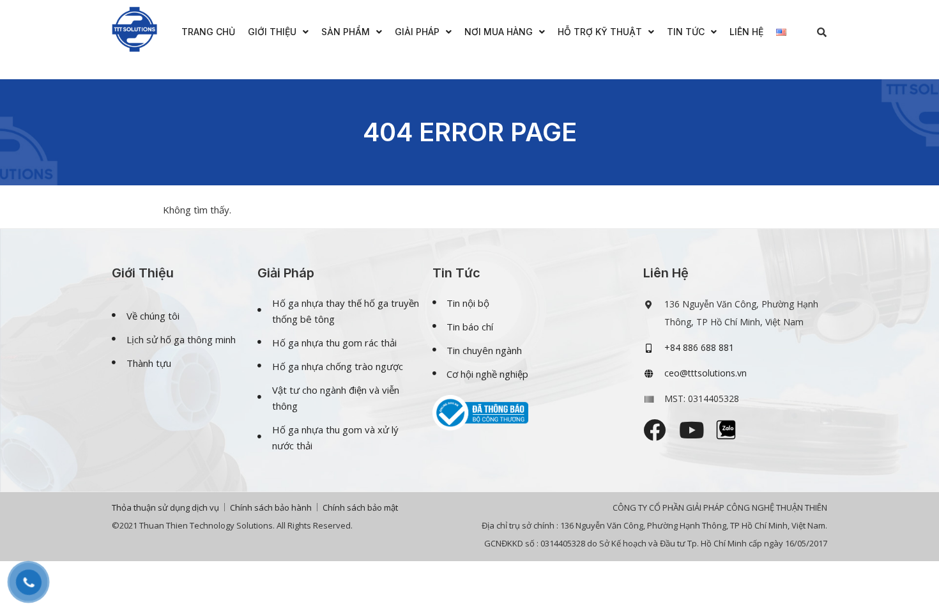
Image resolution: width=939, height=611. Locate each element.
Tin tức (686, 31)
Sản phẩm (345, 31)
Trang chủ (208, 31)
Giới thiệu (272, 31)
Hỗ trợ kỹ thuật (600, 31)
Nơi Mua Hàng (498, 31)
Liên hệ (746, 31)
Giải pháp (417, 31)
